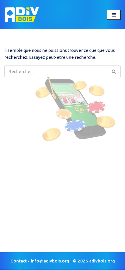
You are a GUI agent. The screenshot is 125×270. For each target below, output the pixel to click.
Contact (18, 260)
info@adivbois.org (50, 260)
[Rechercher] (114, 71)
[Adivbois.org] (21, 14)
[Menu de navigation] (114, 15)
